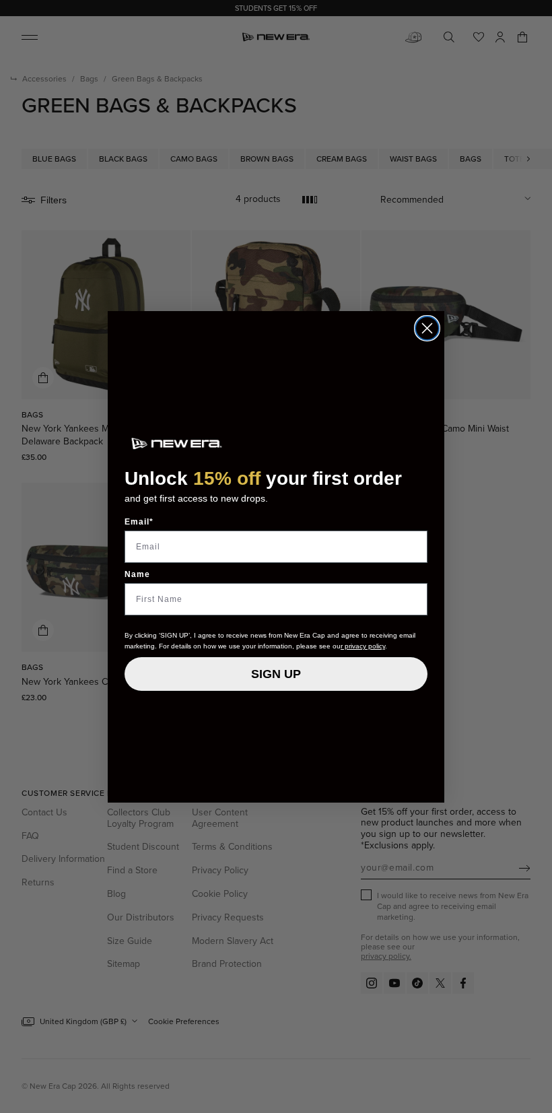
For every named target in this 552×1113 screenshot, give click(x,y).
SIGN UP (276, 674)
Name (137, 574)
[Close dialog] (427, 328)
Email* (139, 522)
